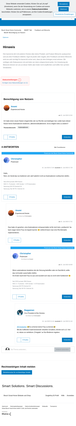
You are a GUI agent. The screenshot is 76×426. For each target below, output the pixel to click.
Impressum (5, 414)
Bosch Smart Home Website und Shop (19, 404)
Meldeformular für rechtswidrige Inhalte (18, 380)
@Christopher (22, 334)
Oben (71, 414)
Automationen (24, 130)
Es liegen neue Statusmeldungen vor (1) (16, 82)
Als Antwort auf (25, 221)
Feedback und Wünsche (44, 30)
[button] (63, 4)
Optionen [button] (6, 37)
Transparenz (56, 414)
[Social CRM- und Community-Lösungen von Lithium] (6, 422)
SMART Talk (30, 30)
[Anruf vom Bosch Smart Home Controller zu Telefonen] (73, 150)
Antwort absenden (62, 357)
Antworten (67, 139)
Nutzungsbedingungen (17, 414)
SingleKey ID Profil (50, 404)
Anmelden (70, 404)
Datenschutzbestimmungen (34, 414)
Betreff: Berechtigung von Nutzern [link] (15, 32)
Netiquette (48, 414)
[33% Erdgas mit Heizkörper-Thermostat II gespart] (69, 150)
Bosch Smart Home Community (12, 30)
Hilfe (62, 404)
